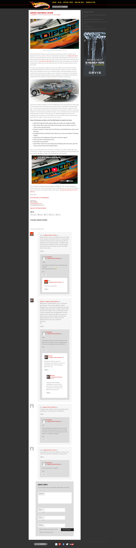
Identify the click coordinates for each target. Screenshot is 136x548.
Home (54, 2)
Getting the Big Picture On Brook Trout (93, 19)
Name (41, 510)
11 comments (33, 14)
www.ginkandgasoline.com (36, 203)
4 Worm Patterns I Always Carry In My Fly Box (95, 29)
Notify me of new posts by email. (46, 532)
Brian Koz (42, 301)
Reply (42, 251)
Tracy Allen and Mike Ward (45, 61)
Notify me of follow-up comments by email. (49, 529)
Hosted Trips (68, 2)
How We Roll (79, 2)
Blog (59, 2)
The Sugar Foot (88, 26)
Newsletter (90, 2)
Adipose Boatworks (73, 55)
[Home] (40, 9)
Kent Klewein (57, 14)
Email (41, 518)
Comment (41, 493)
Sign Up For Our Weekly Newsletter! (38, 208)
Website (41, 525)
